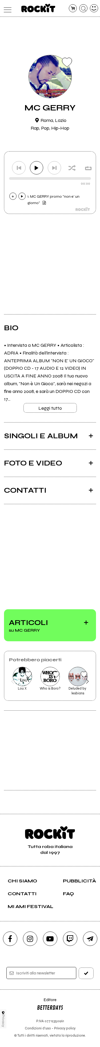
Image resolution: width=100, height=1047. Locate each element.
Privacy (3, 1020)
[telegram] (90, 938)
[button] (12, 681)
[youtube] (50, 938)
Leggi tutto (50, 408)
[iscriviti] (86, 973)
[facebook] (10, 938)
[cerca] (83, 8)
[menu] (6, 8)
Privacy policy (64, 1028)
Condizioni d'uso (38, 1028)
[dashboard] (94, 8)
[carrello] (73, 8)
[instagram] (30, 938)
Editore (47, 1002)
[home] (38, 8)
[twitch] (70, 938)
